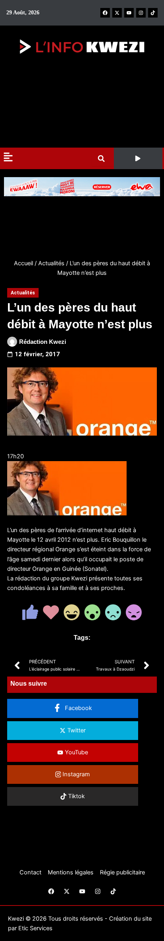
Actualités (51, 263)
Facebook (77, 708)
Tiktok (75, 796)
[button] (138, 158)
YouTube (75, 752)
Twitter (76, 730)
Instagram (75, 774)
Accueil (23, 263)
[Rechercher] (103, 158)
